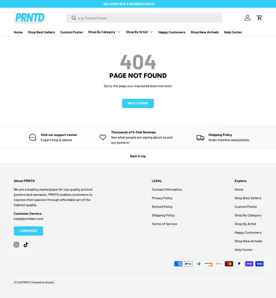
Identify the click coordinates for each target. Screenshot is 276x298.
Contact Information (167, 189)
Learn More (28, 231)
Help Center (233, 32)
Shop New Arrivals (205, 32)
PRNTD (26, 282)
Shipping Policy (163, 215)
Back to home (138, 103)
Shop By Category (101, 32)
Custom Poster (71, 32)
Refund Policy (162, 206)
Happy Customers (171, 32)
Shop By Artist (137, 32)
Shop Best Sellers (41, 32)
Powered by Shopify (42, 282)
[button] (259, 17)
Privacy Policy (162, 198)
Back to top (138, 156)
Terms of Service (164, 224)
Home (18, 32)
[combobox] (144, 18)
